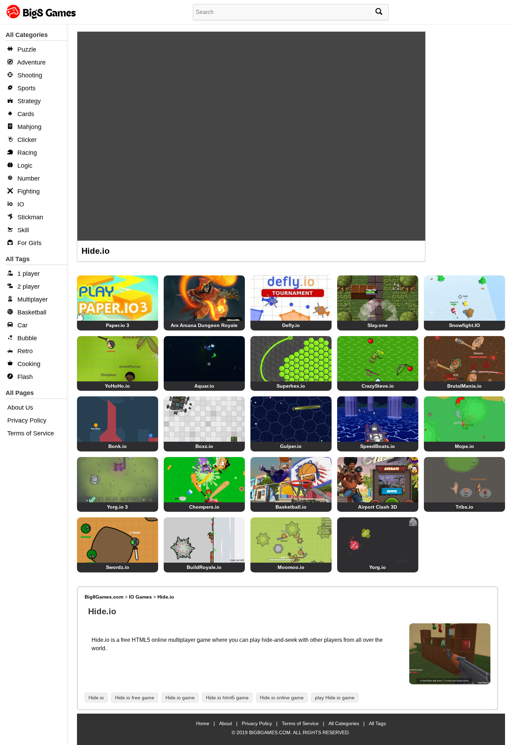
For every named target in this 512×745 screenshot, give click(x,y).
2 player (28, 286)
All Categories (343, 723)
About (225, 723)
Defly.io (291, 325)
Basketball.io (291, 507)
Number (28, 178)
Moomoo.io (291, 567)
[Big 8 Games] (40, 18)
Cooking (28, 363)
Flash (24, 376)
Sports (26, 88)
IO (20, 204)
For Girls (28, 243)
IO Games (140, 597)
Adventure (31, 62)
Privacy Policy (26, 420)
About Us (20, 407)
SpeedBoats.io (377, 446)
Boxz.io (204, 446)
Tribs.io (464, 507)
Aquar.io (204, 386)
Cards (25, 114)
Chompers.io (204, 507)
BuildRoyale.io (204, 567)
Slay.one (377, 325)
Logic (24, 165)
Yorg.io (377, 567)
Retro (24, 351)
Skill (22, 230)
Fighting (28, 191)
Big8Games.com (104, 597)
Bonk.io (117, 446)
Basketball (31, 312)
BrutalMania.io (464, 386)
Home (202, 723)
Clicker (26, 139)
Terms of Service (30, 433)
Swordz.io (117, 567)
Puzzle (26, 49)
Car (22, 325)
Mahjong (28, 126)
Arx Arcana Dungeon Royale (204, 325)
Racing (26, 152)
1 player (28, 273)
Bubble (26, 338)
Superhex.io (291, 386)
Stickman (29, 217)
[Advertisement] (467, 139)
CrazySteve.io (378, 386)
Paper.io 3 (117, 325)
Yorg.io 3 (117, 507)
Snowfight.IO (464, 325)
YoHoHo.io (117, 386)
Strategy (28, 101)
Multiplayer (32, 299)
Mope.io (464, 446)
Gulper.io (291, 446)
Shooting (29, 75)
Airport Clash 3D (377, 507)
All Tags (377, 723)
